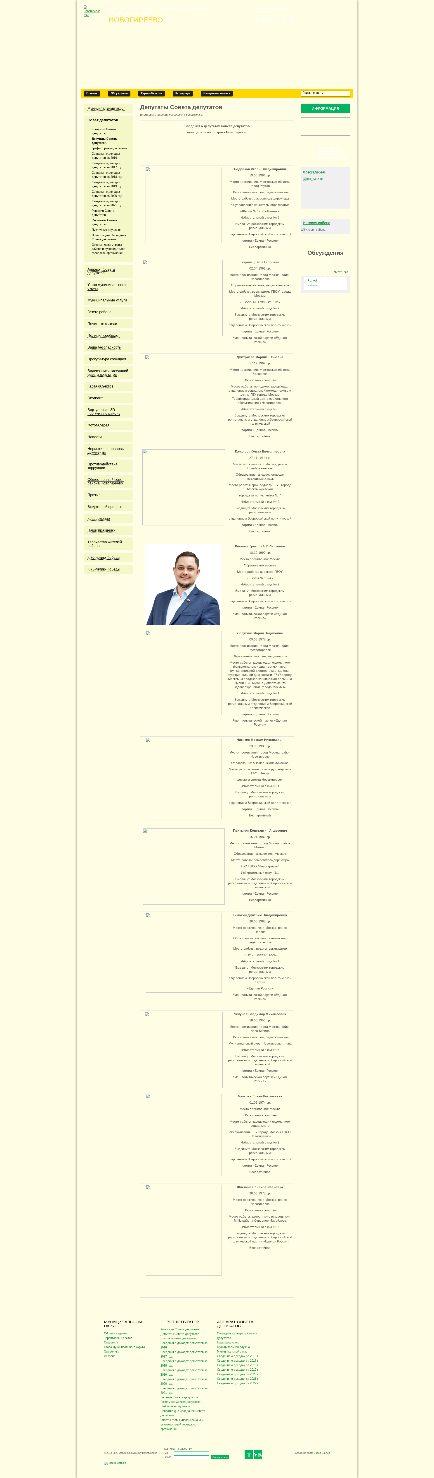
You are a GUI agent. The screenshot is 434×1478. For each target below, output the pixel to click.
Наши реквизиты (228, 1342)
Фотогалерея (314, 172)
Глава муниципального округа (124, 1347)
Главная (91, 93)
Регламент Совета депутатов (180, 1401)
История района (316, 223)
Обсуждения (119, 93)
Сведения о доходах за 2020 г (237, 1374)
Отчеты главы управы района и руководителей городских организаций (181, 1424)
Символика (111, 1351)
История (109, 1356)
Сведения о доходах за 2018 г (237, 1365)
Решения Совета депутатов (179, 1397)
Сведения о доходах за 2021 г (237, 1378)
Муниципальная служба (233, 1347)
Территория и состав (118, 1338)
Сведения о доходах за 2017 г (237, 1360)
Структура (111, 1342)
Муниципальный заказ (232, 1351)
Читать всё (341, 272)
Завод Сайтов (322, 1453)
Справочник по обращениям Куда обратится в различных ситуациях (332, 153)
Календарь (182, 93)
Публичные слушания (175, 1406)
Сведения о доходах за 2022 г (237, 1383)
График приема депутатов (178, 1338)
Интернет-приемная (216, 93)
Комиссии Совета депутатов (179, 1329)
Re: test (312, 280)
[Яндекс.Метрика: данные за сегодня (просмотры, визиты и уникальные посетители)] (115, 1463)
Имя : (166, 1453)
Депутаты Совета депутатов (179, 1334)
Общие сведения (115, 1333)
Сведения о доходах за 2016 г (237, 1356)
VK (258, 1454)
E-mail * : (167, 1457)
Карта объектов (151, 93)
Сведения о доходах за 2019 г (237, 1369)
